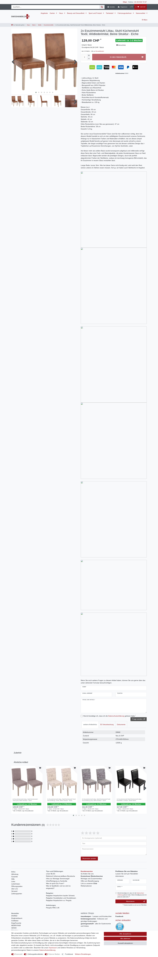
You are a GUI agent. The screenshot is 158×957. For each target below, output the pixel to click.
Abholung (14, 874)
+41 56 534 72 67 (140, 2)
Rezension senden (89, 858)
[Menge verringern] (88, 58)
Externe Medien (54, 954)
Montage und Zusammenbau (91, 878)
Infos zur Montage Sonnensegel (57, 878)
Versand (14, 891)
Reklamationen (86, 886)
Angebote (44, 13)
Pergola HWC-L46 (52, 908)
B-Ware (144, 20)
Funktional (69, 954)
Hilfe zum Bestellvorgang (90, 881)
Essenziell (18, 954)
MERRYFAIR (16, 925)
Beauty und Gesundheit (76, 13)
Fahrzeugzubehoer (125, 13)
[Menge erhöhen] (88, 55)
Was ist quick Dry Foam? (55, 883)
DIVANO (14, 916)
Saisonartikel (141, 13)
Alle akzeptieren (125, 934)
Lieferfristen (15, 884)
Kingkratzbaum (16, 918)
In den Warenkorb (118, 57)
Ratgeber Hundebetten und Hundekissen (61, 898)
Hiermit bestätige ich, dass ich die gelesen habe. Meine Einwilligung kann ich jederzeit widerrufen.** (132, 895)
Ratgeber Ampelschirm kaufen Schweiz (60, 895)
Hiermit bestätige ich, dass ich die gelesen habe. (109, 716)
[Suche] (102, 7)
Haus (61, 13)
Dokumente (121, 724)
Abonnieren (130, 901)
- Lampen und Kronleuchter (96, 916)
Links (13, 881)
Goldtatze (14, 921)
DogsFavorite (16, 923)
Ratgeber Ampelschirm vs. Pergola (58, 900)
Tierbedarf (110, 13)
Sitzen (34, 25)
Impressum (53, 948)
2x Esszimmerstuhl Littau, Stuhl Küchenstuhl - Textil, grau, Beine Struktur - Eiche (25, 799)
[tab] (90, 724)
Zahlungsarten (16, 894)
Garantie (14, 877)
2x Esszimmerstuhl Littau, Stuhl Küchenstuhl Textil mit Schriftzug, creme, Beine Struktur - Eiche (61, 799)
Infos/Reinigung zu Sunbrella (56, 881)
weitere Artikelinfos (90, 724)
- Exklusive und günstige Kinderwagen (94, 920)
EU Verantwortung (107, 724)
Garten (52, 13)
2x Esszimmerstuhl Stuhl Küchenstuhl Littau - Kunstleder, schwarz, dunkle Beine (129, 799)
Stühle (39, 25)
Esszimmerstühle (48, 25)
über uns (14, 889)
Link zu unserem (89, 883)
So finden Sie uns (87, 874)
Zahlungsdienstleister (35, 954)
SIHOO (14, 928)
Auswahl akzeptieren (125, 943)
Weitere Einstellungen (83, 954)
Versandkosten (99, 51)
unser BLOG (50, 874)
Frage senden (137, 719)
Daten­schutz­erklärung (47, 950)
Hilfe (13, 879)
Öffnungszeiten (16, 886)
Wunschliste (122, 45)
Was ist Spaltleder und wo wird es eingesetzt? (58, 887)
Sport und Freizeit (95, 13)
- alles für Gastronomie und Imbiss (96, 925)
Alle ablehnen (125, 938)
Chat (125, 2)
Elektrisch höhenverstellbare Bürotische (60, 876)
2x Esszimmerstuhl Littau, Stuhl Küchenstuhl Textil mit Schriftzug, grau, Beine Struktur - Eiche (96, 799)
